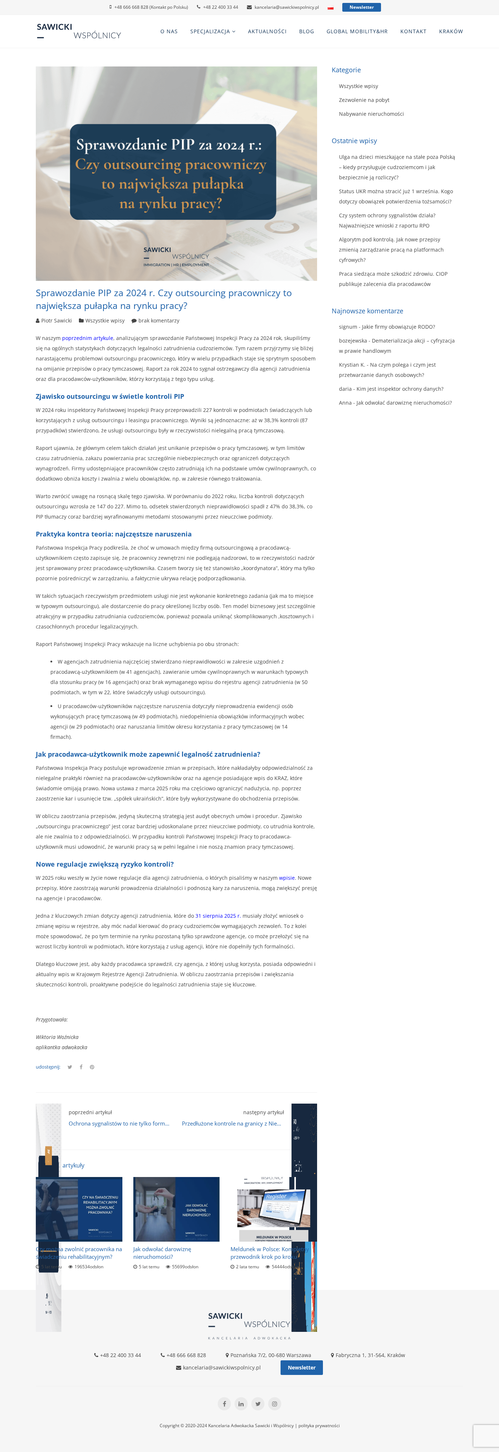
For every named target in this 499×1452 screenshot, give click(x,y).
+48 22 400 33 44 (220, 7)
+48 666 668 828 (186, 1355)
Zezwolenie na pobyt (364, 99)
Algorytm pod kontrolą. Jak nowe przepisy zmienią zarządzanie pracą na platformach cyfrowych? (391, 249)
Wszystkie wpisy (105, 320)
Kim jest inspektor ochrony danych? (400, 388)
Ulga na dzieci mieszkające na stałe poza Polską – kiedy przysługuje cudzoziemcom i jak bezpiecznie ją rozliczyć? (397, 167)
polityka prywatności (319, 1425)
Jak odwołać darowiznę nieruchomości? (162, 1252)
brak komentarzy (158, 320)
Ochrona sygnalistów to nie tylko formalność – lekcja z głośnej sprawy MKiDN (166, 1123)
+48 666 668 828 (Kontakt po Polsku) (151, 7)
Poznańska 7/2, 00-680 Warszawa (271, 1355)
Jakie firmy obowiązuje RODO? (398, 326)
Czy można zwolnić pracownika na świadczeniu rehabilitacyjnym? (79, 1252)
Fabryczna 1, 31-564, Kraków (370, 1355)
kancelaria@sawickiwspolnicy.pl (287, 7)
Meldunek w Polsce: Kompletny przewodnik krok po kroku (270, 1252)
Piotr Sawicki (56, 320)
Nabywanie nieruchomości (371, 113)
